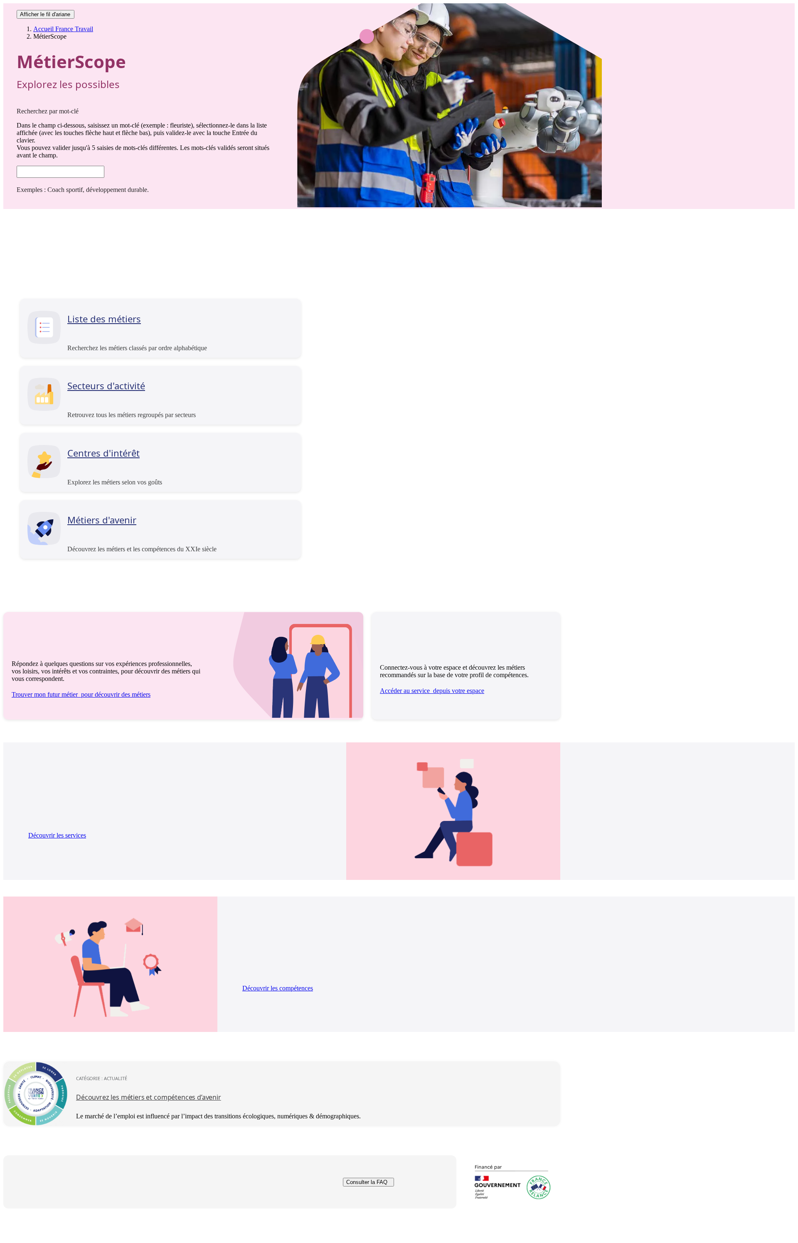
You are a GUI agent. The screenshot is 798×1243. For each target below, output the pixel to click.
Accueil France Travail (63, 28)
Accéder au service (432, 690)
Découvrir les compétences (277, 988)
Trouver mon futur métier (81, 694)
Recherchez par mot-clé (48, 111)
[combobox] (60, 172)
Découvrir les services (57, 835)
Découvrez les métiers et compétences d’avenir (148, 1097)
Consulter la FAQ (366, 1182)
